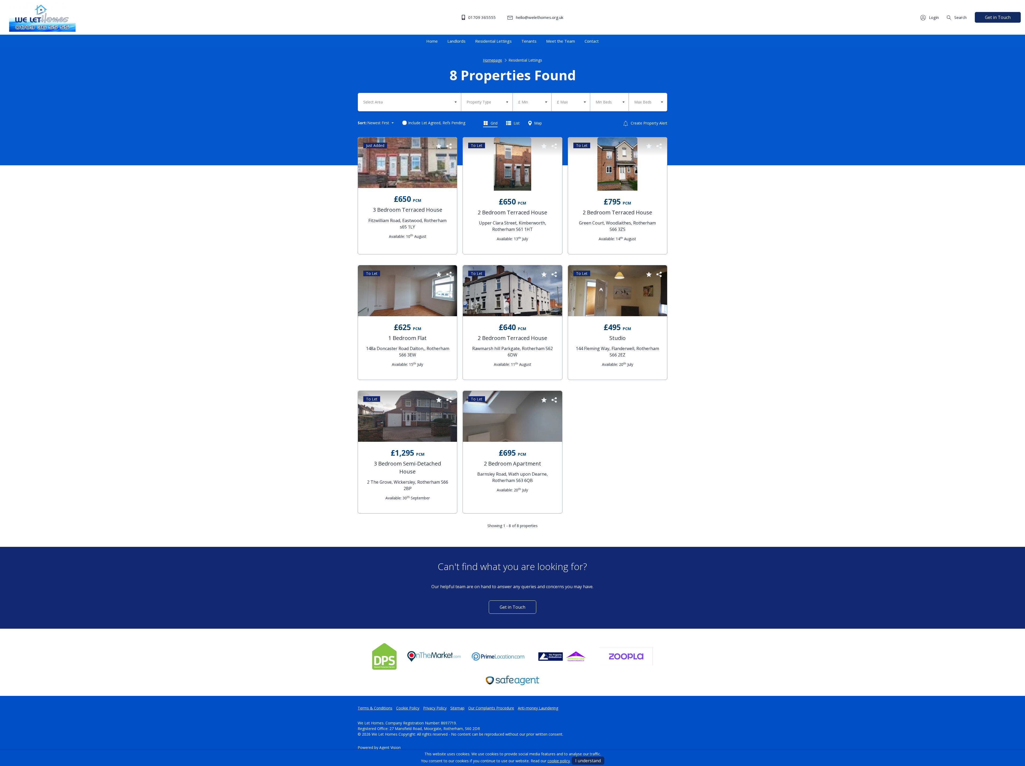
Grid (494, 123)
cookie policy (558, 760)
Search (960, 17)
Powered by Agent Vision (379, 747)
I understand (588, 761)
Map (537, 123)
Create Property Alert (648, 123)
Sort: (362, 122)
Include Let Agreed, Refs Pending (436, 122)
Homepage (492, 60)
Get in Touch (998, 17)
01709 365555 (481, 17)
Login (933, 17)
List (516, 123)
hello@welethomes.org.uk (539, 17)
